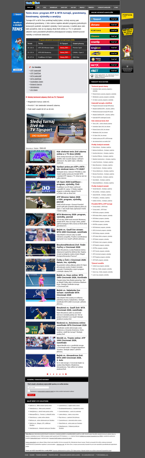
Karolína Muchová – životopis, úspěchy (103, 153)
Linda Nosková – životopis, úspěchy (102, 168)
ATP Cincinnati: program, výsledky (102, 254)
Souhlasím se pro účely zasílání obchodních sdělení (52, 391)
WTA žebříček (35, 79)
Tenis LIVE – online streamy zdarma (102, 123)
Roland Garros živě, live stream (101, 129)
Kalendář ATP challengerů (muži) (101, 117)
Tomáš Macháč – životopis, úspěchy (102, 189)
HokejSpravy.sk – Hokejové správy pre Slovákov (42, 428)
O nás (26, 455)
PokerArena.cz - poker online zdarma (39, 417)
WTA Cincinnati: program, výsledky (102, 230)
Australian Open (36, 82)
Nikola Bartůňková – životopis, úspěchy (103, 183)
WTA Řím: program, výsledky (100, 224)
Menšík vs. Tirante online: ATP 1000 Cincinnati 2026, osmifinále (71, 340)
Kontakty (32, 455)
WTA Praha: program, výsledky (101, 212)
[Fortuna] (127, 72)
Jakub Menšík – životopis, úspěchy (102, 194)
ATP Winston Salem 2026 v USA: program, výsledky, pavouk (69, 199)
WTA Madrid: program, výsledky (101, 221)
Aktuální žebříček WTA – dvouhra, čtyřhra (104, 108)
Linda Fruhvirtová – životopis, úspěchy (103, 162)
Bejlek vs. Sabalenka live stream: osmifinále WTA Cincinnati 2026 (68, 292)
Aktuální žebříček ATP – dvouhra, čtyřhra (103, 114)
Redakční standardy (41, 455)
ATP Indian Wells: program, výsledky (102, 236)
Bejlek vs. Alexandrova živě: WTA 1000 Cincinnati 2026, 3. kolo (70, 357)
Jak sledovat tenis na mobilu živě (101, 141)
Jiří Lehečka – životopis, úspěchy (101, 192)
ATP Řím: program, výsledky (100, 248)
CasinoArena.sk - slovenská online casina (70, 420)
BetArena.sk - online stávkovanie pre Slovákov (41, 420)
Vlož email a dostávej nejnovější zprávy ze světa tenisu (48, 384)
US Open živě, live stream (100, 135)
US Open (34, 90)
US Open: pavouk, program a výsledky (103, 100)
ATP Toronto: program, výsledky (101, 251)
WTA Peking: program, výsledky (101, 233)
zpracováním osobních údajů (45, 391)
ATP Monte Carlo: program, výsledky (102, 242)
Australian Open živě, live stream (101, 126)
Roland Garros (36, 84)
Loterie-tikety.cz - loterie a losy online (69, 414)
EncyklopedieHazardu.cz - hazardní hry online (71, 408)
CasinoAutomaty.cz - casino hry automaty (70, 411)
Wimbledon (34, 87)
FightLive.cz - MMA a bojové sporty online (40, 405)
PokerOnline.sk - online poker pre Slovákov (70, 423)
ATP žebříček (35, 73)
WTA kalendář (35, 76)
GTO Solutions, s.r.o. (102, 455)
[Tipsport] (17, 72)
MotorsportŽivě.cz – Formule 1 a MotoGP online (42, 414)
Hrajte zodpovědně (31, 442)
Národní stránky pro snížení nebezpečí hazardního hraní (96, 450)
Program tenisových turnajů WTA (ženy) (103, 105)
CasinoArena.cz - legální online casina (69, 405)
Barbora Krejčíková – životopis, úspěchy (103, 150)
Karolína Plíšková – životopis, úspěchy (103, 156)
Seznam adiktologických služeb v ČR (63, 450)
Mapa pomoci (77, 450)
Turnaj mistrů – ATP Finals (100, 209)
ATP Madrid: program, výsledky (101, 245)
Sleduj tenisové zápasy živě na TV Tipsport (46, 97)
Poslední (66, 374)
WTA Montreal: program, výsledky (101, 227)
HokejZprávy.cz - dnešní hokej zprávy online (41, 411)
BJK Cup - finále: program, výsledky (102, 269)
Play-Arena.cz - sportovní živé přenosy (69, 417)
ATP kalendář (35, 71)
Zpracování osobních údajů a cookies (70, 455)
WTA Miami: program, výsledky (101, 218)
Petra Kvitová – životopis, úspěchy (102, 147)
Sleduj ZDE (64, 48)
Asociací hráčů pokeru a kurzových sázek (61, 438)
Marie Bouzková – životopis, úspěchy (103, 165)
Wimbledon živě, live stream (100, 132)
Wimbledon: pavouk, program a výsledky (103, 97)
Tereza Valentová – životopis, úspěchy (103, 177)
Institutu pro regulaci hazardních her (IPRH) (91, 436)
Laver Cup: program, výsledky (101, 275)
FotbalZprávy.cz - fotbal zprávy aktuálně (40, 408)
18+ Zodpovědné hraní (88, 455)
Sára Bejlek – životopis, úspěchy (101, 180)
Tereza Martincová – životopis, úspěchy (103, 171)
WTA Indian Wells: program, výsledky (102, 215)
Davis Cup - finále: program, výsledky (103, 272)
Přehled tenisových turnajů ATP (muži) (103, 111)
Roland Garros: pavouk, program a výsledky (104, 94)
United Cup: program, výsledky (101, 266)
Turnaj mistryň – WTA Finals (100, 206)
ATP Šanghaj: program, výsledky (101, 257)
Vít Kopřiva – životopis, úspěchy (101, 197)
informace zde (60, 444)
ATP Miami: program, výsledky (101, 239)
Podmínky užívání (53, 455)
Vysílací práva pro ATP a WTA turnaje (102, 138)
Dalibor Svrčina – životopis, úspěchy (102, 200)
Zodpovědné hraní (35, 438)
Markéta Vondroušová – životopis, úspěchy (104, 159)
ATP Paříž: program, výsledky (100, 260)
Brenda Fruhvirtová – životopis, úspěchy (103, 174)
